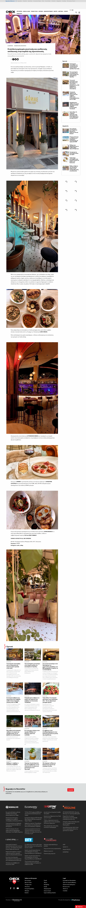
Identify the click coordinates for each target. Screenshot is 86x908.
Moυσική (27, 886)
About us (65, 888)
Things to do (28, 884)
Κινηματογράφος (29, 888)
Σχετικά (9, 646)
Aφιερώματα (47, 888)
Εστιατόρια (10, 45)
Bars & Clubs (28, 882)
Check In (53, 1)
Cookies (65, 890)
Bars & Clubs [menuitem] (26, 11)
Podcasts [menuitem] (19, 13)
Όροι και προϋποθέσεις (69, 882)
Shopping (46, 884)
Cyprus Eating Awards (50, 892)
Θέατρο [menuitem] (55, 11)
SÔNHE (18, 543)
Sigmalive (19, 1)
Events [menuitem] (66, 11)
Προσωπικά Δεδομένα (69, 884)
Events (26, 892)
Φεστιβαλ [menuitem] (60, 11)
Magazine (59, 1)
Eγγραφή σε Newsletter (69, 880)
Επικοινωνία (66, 886)
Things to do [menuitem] (34, 11)
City (43, 1)
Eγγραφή (70, 790)
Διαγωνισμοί (47, 890)
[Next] (56, 596)
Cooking (64, 1)
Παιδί (45, 880)
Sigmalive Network (10, 1)
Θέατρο (27, 890)
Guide (45, 886)
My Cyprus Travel (71, 1)
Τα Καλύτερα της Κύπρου (20, 45)
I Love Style (47, 1)
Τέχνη (45, 882)
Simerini (25, 1)
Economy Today (37, 1)
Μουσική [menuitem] (41, 11)
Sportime (30, 1)
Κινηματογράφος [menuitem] (48, 11)
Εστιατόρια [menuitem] (19, 11)
